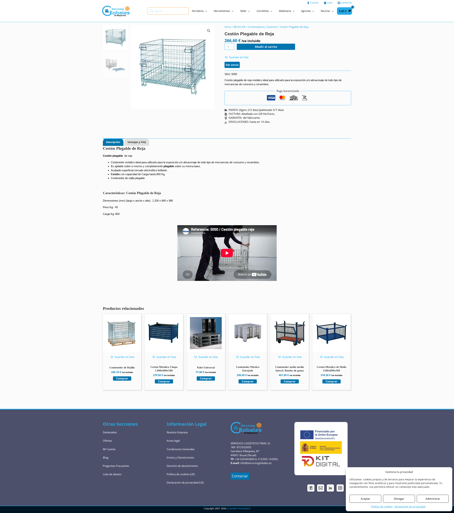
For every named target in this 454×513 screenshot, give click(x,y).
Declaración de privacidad (409, 506)
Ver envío (232, 65)
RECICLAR (239, 27)
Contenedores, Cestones (262, 27)
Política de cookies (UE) (181, 474)
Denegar (399, 498)
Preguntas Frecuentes (116, 466)
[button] (209, 31)
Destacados (110, 432)
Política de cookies (382, 506)
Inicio (228, 27)
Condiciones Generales (181, 449)
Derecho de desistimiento (182, 466)
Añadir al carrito (266, 46)
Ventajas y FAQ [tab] (137, 142)
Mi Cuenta (109, 449)
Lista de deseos (112, 474)
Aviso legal (173, 440)
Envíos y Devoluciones (180, 457)
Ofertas (107, 440)
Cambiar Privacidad (238, 508)
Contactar (240, 476)
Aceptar (365, 498)
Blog (105, 457)
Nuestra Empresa (177, 432)
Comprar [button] (122, 378)
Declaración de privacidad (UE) (185, 482)
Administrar (432, 498)
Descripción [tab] (113, 142)
